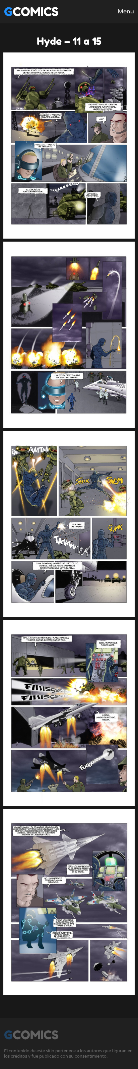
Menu (126, 11)
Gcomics (31, 11)
